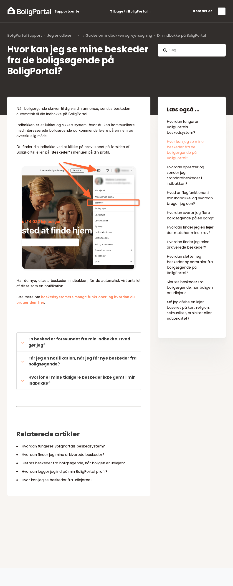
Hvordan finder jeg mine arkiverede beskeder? (63, 454)
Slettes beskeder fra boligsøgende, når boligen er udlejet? (73, 463)
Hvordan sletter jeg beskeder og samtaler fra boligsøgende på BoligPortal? (190, 264)
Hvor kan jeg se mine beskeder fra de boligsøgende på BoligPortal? (185, 150)
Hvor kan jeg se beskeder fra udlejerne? (57, 480)
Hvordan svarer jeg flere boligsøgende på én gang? (190, 215)
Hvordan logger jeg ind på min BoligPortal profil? (64, 471)
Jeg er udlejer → (61, 35)
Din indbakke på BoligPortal (181, 35)
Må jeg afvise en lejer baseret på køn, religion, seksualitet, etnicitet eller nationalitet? (189, 310)
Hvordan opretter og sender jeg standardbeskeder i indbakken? (185, 175)
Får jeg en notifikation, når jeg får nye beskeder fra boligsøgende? (82, 361)
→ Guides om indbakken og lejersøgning (116, 35)
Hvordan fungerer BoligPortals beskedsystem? (63, 446)
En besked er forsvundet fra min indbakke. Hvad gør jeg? (79, 342)
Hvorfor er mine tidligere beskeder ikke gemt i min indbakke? (82, 380)
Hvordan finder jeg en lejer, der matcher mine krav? (190, 230)
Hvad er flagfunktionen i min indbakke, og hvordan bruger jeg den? (190, 198)
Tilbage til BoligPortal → (130, 11)
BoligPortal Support (24, 35)
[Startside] (29, 11)
